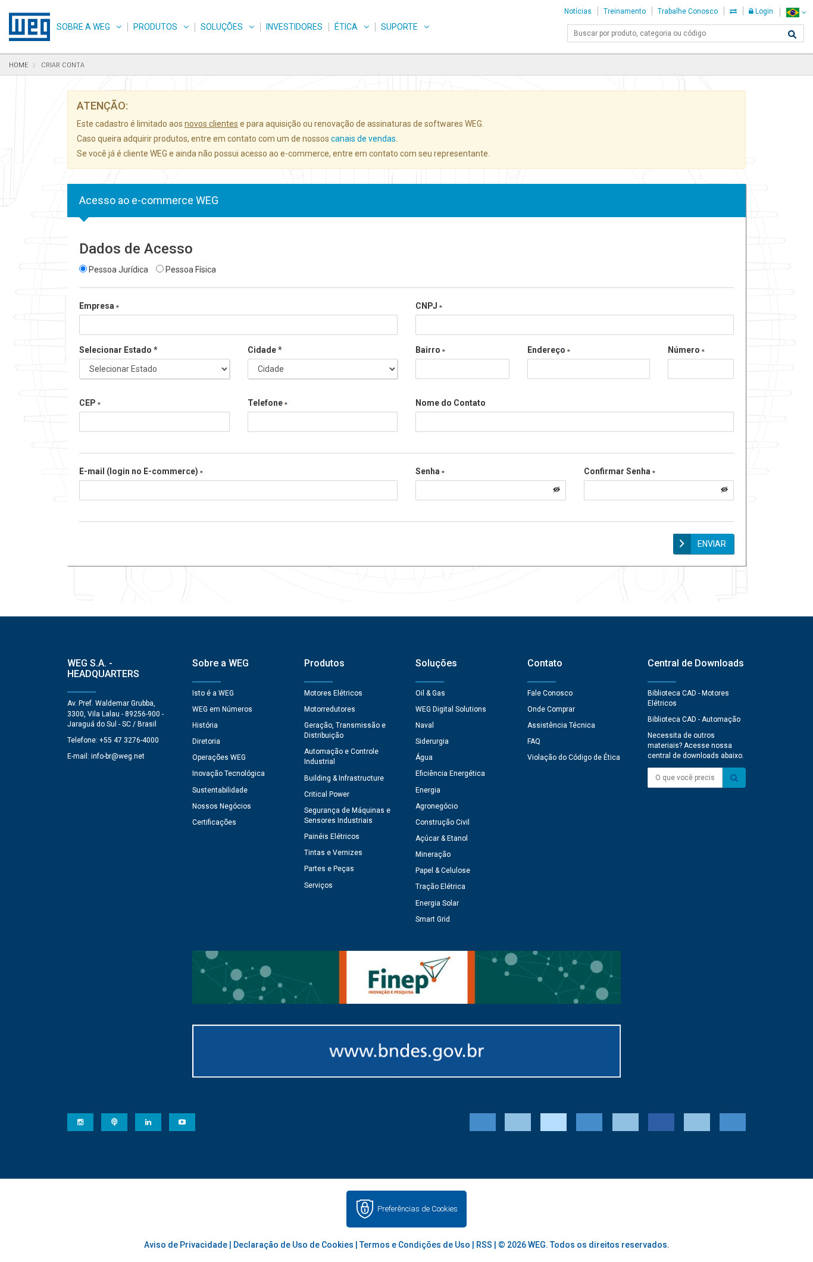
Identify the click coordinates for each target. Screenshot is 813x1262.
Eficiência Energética (450, 773)
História (205, 725)
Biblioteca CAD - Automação (694, 719)
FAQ (533, 741)
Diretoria (206, 741)
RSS (484, 1245)
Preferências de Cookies (417, 1208)
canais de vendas (363, 138)
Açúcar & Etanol (441, 838)
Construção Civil (442, 822)
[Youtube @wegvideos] (182, 1122)
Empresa (96, 306)
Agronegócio (436, 806)
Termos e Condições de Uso (414, 1245)
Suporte (399, 27)
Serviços (318, 885)
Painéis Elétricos (331, 836)
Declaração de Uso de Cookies (293, 1245)
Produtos (155, 27)
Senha (427, 471)
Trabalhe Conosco (688, 11)
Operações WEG (219, 757)
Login (763, 11)
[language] (796, 12)
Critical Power (326, 794)
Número (684, 350)
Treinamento (625, 11)
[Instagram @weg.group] (80, 1122)
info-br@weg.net (118, 756)
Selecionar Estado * (118, 350)
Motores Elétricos (333, 693)
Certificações (214, 822)
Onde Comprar (551, 709)
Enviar (712, 544)
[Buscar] (792, 34)
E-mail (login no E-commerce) (138, 471)
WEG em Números (222, 709)
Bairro (427, 350)
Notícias (578, 11)
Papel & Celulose (442, 870)
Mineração (433, 854)
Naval (424, 725)
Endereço (546, 350)
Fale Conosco (550, 693)
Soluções (222, 27)
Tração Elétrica (440, 886)
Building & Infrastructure (344, 778)
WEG (25, 27)
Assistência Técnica (561, 725)
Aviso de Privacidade (185, 1245)
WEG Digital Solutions (450, 709)
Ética (346, 27)
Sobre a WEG (83, 27)
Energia (427, 790)
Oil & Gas (430, 693)
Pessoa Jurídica (117, 269)
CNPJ (426, 306)
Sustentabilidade (220, 790)
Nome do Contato (450, 403)
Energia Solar (437, 903)
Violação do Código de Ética (573, 757)
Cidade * (265, 350)
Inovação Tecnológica (228, 773)
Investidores (294, 27)
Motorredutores (329, 709)
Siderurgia (432, 741)
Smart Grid (432, 919)
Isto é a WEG (213, 693)
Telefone (265, 403)
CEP (87, 403)
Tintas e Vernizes (333, 852)
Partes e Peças (329, 869)
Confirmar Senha (617, 471)
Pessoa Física (190, 269)
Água (424, 757)
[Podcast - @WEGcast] (114, 1122)
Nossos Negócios (221, 806)
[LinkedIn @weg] (148, 1122)
